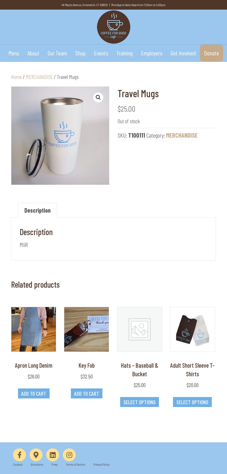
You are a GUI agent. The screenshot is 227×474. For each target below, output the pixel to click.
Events (101, 52)
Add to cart (33, 393)
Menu (13, 52)
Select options (139, 402)
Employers (151, 52)
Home (16, 76)
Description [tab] (37, 210)
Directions (37, 464)
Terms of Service (75, 464)
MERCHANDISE (39, 76)
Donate (211, 52)
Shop (80, 52)
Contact (17, 464)
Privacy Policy (101, 464)
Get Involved (183, 52)
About (33, 52)
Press (54, 464)
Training (124, 52)
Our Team (57, 52)
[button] (98, 97)
